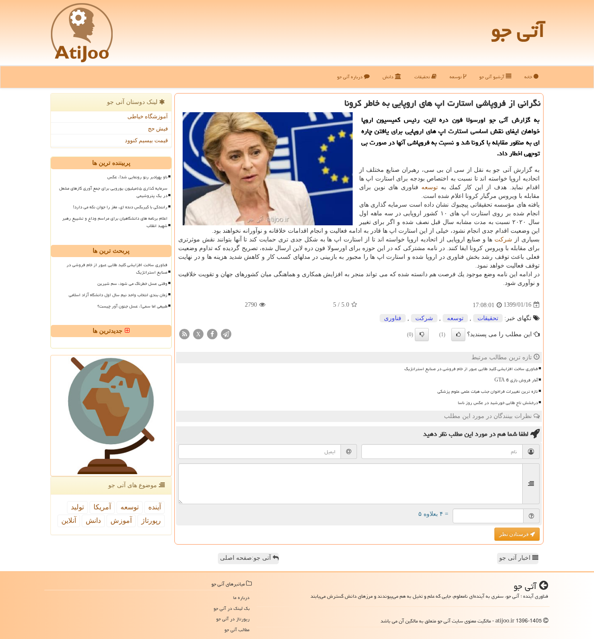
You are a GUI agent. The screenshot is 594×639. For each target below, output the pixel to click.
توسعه (456, 76)
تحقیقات (422, 76)
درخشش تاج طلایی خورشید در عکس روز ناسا (498, 402)
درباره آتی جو (350, 76)
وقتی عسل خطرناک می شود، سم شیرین (132, 283)
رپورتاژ (151, 520)
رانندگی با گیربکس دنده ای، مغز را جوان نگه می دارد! (120, 207)
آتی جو (518, 30)
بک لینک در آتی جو (232, 608)
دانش (389, 76)
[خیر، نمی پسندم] (422, 334)
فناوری (392, 318)
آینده (154, 507)
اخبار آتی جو (515, 558)
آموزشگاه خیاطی (147, 116)
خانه (529, 76)
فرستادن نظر (514, 534)
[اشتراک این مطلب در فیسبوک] (212, 333)
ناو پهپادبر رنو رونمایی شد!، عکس (137, 177)
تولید (77, 507)
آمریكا (102, 507)
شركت (503, 239)
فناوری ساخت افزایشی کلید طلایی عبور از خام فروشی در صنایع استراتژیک (471, 369)
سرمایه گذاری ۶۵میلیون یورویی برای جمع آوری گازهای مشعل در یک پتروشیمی (113, 192)
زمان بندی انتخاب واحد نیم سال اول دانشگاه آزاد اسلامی (118, 295)
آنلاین (68, 520)
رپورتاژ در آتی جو (233, 618)
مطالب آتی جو (237, 629)
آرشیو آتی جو (492, 76)
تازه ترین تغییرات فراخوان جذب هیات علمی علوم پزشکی (487, 391)
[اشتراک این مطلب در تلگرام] (226, 333)
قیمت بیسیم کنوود (146, 140)
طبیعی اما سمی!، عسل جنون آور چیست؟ (132, 306)
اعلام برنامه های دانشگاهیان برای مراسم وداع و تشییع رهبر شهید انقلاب (114, 222)
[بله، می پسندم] (458, 334)
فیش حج (158, 128)
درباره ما (241, 597)
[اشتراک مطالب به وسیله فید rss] (184, 333)
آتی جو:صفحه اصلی (246, 558)
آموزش (121, 520)
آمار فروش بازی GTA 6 (516, 380)
